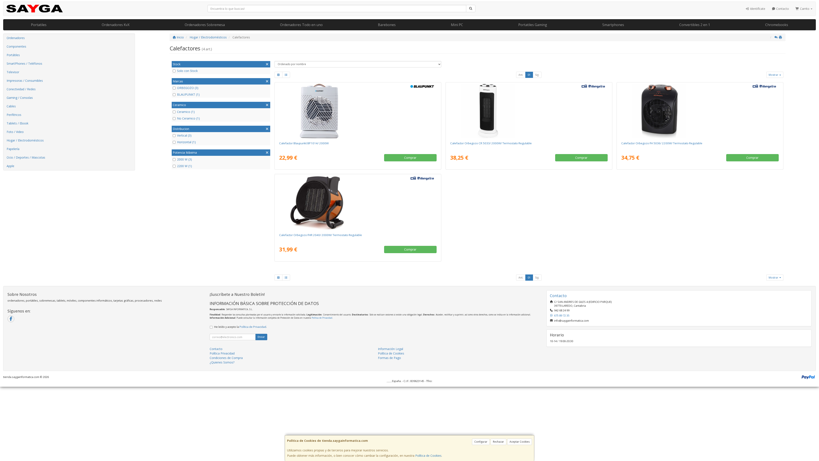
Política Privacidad (222, 353)
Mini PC (457, 24)
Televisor (13, 72)
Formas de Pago (389, 358)
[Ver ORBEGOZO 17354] (700, 111)
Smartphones (613, 24)
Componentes (16, 46)
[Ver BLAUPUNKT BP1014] (358, 111)
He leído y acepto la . (240, 327)
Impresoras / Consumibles (25, 81)
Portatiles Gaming (532, 24)
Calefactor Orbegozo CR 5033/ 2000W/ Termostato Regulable (491, 143)
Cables (11, 106)
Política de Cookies (428, 456)
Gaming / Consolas (20, 98)
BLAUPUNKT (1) (188, 94)
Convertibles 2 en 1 (694, 24)
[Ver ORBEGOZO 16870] (358, 202)
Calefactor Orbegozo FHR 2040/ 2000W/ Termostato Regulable (320, 235)
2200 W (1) (184, 166)
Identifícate (757, 9)
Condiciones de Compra (226, 358)
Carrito (804, 9)
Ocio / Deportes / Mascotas (26, 157)
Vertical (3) (184, 135)
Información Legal (390, 349)
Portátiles (13, 55)
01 (529, 75)
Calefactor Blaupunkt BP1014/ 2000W (304, 143)
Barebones (387, 24)
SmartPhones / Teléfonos (24, 63)
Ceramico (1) (186, 112)
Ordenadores (16, 38)
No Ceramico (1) (188, 118)
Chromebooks (776, 24)
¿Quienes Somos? (222, 362)
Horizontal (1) (186, 142)
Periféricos (14, 115)
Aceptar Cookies (520, 441)
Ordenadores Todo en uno (301, 24)
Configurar (480, 441)
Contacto (782, 9)
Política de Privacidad (322, 317)
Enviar (261, 337)
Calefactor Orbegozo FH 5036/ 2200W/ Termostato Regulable (661, 143)
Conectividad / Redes (21, 89)
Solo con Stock (187, 71)
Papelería (13, 149)
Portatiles (38, 24)
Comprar (410, 158)
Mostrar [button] (774, 75)
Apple (10, 166)
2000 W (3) (184, 159)
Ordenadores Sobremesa (205, 24)
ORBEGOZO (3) (187, 88)
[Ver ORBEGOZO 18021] (529, 111)
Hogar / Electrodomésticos (25, 140)
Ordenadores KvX (115, 24)
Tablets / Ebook (17, 123)
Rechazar (498, 441)
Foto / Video (15, 132)
